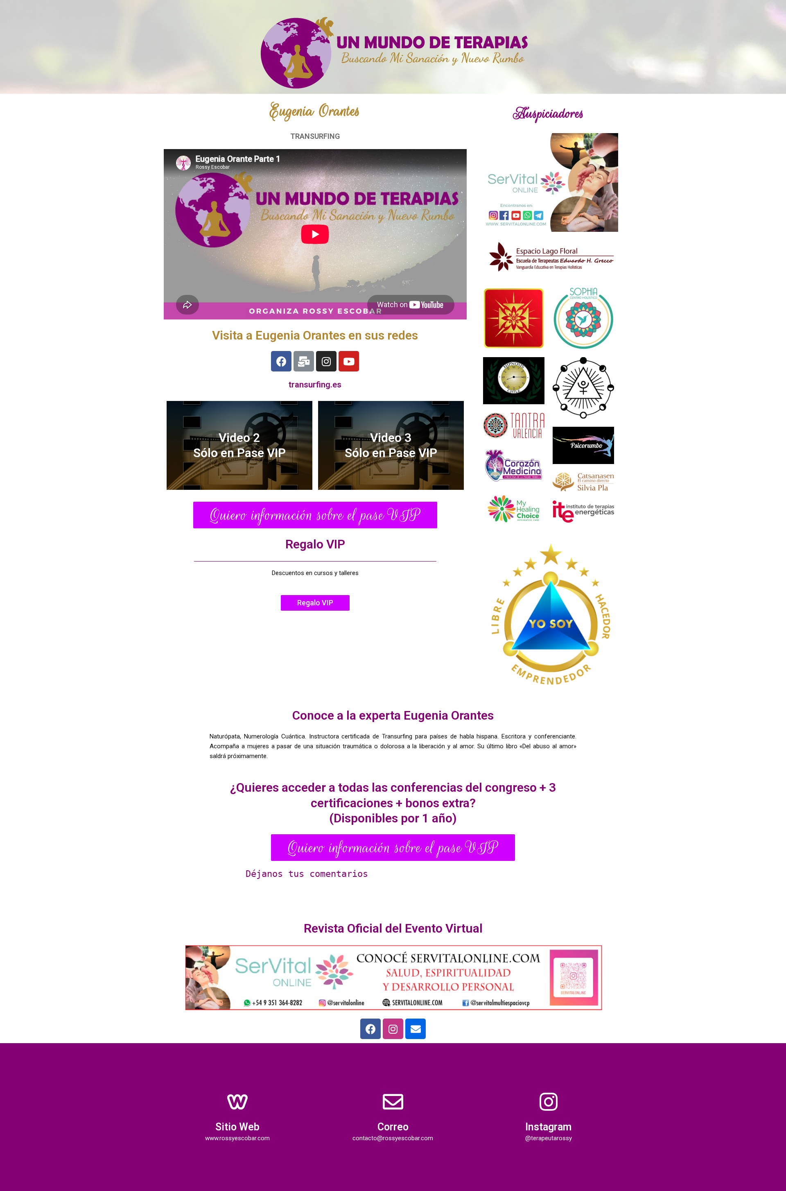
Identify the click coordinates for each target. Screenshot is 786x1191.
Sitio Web (237, 1127)
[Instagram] (326, 361)
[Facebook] (281, 361)
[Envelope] (415, 1029)
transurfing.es (315, 384)
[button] (315, 515)
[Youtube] (349, 361)
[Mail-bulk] (304, 361)
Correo (393, 1127)
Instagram (548, 1127)
